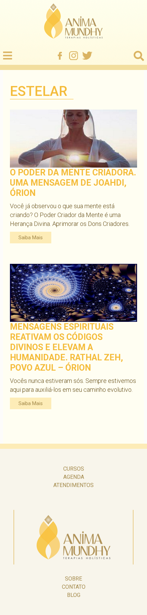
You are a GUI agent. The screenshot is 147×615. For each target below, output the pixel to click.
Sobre (73, 578)
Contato (73, 587)
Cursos (73, 469)
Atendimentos (73, 485)
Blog (73, 595)
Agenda (73, 477)
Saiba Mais (30, 237)
